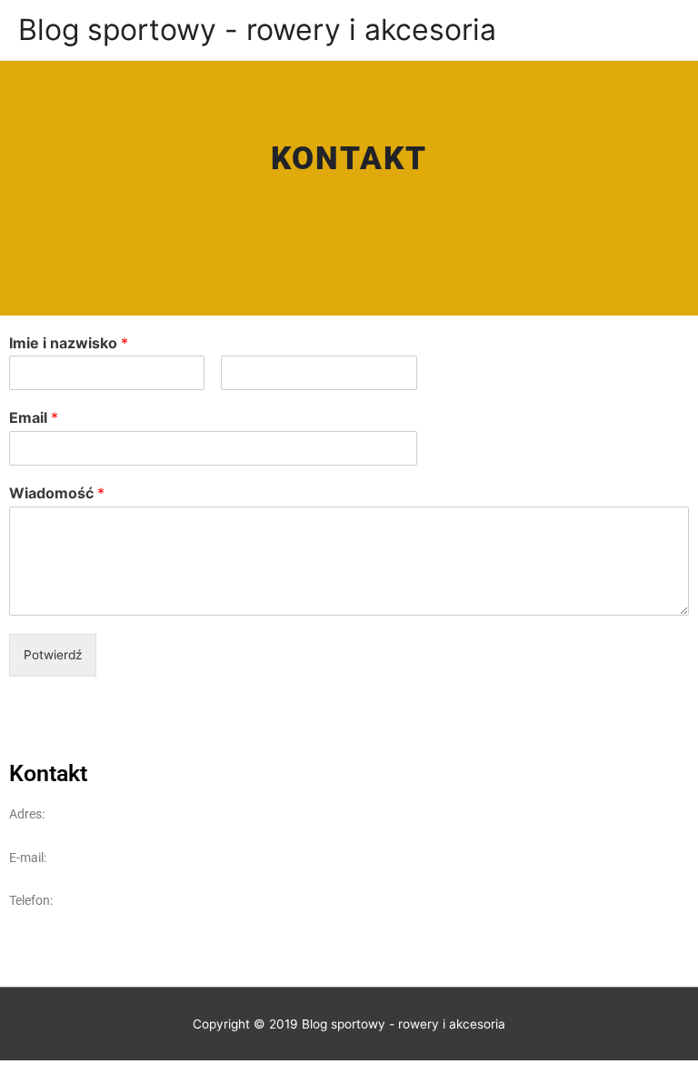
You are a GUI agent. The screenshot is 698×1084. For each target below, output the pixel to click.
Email (33, 417)
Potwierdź (53, 654)
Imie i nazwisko (68, 343)
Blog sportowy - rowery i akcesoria (257, 29)
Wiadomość (57, 493)
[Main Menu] (661, 29)
